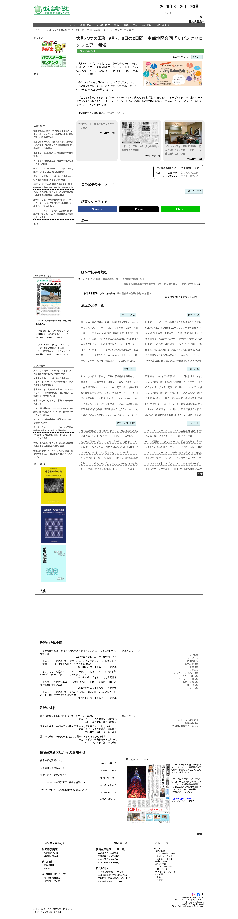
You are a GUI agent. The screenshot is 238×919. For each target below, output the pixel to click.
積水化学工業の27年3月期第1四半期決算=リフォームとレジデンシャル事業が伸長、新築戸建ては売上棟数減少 (53, 134)
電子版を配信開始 (164, 859)
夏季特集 (193, 667)
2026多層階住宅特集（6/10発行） (113, 875)
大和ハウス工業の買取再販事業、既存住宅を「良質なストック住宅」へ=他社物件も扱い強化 (183, 150)
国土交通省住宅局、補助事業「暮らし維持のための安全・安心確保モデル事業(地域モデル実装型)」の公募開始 (53, 145)
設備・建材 (129, 369)
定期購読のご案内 (189, 172)
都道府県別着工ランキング (185, 726)
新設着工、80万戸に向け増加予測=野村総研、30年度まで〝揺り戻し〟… (117, 447)
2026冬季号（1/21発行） (109, 859)
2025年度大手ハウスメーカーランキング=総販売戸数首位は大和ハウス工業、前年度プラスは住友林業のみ (53, 411)
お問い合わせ (162, 25)
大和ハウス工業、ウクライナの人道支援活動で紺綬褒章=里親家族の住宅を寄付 (53, 193)
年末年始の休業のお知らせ (53, 775)
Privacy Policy (177, 906)
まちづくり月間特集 (106, 667)
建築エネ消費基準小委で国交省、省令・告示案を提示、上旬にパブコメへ (161, 284)
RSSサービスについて (165, 872)
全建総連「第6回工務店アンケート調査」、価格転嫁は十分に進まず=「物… (119, 436)
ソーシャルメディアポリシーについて (190, 900)
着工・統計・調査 (126, 423)
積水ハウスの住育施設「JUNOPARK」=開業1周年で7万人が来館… (114, 355)
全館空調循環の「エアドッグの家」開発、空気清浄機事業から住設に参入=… (119, 387)
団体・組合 (193, 369)
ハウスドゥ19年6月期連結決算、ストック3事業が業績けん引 (113, 279)
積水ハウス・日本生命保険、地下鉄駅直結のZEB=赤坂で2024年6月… (180, 469)
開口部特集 (192, 685)
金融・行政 (193, 315)
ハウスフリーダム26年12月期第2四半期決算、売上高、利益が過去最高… (117, 360)
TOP (200, 474)
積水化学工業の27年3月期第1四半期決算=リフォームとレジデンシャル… (117, 322)
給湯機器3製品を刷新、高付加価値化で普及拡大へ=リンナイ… (112, 409)
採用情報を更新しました (52, 760)
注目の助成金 (110, 722)
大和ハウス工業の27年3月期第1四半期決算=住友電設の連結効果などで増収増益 (52, 178)
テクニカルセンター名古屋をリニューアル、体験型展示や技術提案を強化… (119, 404)
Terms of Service (192, 906)
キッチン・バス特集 (188, 676)
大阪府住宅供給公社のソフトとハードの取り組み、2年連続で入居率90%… (182, 447)
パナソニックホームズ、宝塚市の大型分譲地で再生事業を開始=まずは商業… (183, 430)
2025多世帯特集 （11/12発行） (111, 881)
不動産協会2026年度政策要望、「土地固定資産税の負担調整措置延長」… (182, 376)
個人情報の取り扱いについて (193, 898)
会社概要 (146, 25)
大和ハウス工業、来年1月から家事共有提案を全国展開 (140, 148)
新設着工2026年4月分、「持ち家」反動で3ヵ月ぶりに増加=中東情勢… (116, 463)
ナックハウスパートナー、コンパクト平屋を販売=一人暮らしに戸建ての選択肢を (53, 170)
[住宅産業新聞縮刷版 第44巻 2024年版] (54, 563)
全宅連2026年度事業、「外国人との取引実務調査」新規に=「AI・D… (180, 409)
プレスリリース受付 (164, 866)
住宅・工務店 (128, 315)
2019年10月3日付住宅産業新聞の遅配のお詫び (63, 789)
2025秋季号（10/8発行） (109, 863)
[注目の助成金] (54, 46)
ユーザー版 (99, 657)
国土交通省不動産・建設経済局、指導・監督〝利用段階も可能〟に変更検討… (184, 344)
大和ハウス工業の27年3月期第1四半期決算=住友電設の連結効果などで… (117, 333)
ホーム (72, 25)
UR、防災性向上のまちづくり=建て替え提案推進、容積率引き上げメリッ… (183, 441)
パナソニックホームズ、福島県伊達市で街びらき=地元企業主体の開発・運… (183, 452)
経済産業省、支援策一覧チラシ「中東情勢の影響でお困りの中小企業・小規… (184, 339)
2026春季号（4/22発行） (109, 856)
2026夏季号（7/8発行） (108, 853)
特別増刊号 (111, 657)
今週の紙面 (85, 25)
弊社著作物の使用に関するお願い (134, 293)
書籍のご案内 (130, 25)
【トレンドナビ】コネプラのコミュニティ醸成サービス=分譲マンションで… (183, 463)
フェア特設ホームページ (113, 113)
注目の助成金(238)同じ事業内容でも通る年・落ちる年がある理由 (73, 736)
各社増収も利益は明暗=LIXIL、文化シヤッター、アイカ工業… (112, 393)
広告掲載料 (49, 865)
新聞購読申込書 (51, 853)
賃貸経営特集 (191, 664)
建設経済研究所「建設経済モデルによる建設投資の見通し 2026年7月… (116, 430)
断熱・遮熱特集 (190, 682)
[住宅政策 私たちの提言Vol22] (54, 524)
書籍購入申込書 (51, 856)
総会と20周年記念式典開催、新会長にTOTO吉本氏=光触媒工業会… (179, 387)
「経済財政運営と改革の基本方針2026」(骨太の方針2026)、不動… (178, 355)
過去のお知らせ (108, 799)
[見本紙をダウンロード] (148, 823)
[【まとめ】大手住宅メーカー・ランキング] (54, 61)
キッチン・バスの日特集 (186, 673)
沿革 (159, 877)
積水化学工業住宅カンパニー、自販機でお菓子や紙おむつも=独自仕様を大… (183, 458)
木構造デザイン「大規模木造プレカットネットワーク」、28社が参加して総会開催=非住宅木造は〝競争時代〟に (53, 203)
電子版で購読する (189, 176)
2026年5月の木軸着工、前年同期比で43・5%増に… (107, 452)
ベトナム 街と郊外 (188, 720)
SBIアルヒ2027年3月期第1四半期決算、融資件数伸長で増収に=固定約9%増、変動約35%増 (53, 185)
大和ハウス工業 (193, 191)
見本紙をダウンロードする (185, 799)
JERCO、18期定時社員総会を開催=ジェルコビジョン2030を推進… (179, 415)
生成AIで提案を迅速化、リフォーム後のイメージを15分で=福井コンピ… (117, 415)
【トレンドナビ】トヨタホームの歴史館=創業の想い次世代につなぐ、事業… (119, 349)
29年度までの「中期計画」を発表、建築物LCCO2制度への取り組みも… (181, 404)
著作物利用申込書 (52, 881)
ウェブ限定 (192, 655)
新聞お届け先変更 (164, 856)
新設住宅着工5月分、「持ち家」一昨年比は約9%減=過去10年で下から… (117, 458)
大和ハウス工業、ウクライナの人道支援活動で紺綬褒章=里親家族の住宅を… (119, 339)
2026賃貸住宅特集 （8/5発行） (111, 872)
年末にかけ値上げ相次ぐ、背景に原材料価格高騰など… (109, 376)
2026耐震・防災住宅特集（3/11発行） (115, 878)
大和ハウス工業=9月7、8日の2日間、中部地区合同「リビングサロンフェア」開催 (90, 30)
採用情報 (160, 880)
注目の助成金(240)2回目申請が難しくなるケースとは (66, 716)
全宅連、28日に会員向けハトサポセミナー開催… (169, 436)
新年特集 (193, 688)
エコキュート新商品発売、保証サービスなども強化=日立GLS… (113, 382)
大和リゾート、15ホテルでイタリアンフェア (96, 126)
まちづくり (193, 423)
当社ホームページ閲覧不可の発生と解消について (64, 782)
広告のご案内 (161, 864)
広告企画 (193, 670)
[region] (140, 245)
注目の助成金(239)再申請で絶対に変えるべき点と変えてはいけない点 (75, 726)
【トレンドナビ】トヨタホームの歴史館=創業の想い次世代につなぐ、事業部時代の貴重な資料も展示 (53, 214)
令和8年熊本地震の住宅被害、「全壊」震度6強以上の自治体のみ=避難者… (182, 333)
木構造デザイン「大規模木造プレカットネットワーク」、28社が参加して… (119, 344)
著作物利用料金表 (52, 878)
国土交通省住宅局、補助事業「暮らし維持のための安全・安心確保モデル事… (184, 322)
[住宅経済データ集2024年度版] (54, 485)
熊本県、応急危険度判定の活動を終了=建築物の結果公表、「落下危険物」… (183, 349)
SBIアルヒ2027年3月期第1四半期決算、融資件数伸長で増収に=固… (179, 328)
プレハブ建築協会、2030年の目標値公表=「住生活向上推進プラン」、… (181, 382)
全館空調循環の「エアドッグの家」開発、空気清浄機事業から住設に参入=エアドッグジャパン (53, 454)
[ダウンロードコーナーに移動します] (48, 315)
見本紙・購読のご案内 (107, 25)
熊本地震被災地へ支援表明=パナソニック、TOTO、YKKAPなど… (114, 398)
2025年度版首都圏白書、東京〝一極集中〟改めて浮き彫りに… (176, 360)
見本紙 (47, 868)
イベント (39, 30)
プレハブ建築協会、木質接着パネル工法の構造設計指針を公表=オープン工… (183, 393)
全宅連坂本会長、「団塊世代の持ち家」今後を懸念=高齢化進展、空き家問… (183, 398)
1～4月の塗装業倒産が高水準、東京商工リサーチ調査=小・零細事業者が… (118, 469)
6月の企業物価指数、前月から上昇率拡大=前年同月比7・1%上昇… (114, 441)
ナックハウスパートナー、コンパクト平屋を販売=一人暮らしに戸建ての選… (119, 328)
